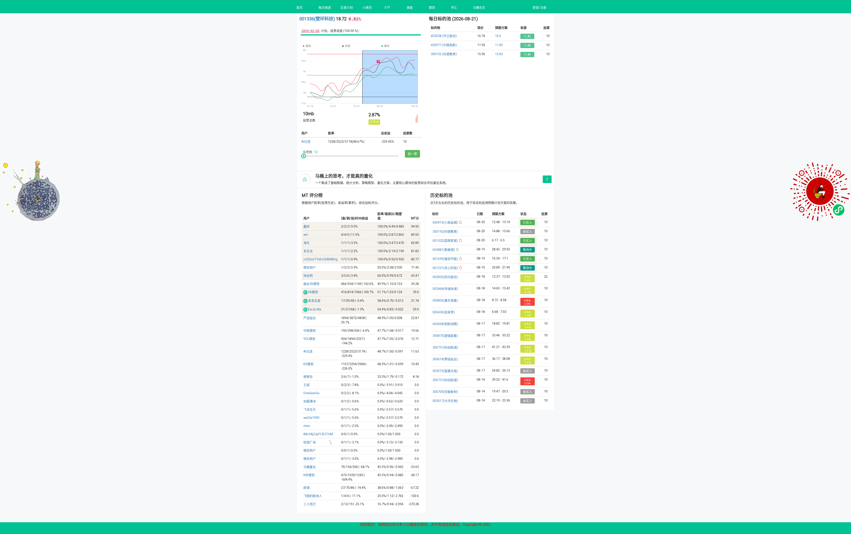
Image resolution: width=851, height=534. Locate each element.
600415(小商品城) (445, 222)
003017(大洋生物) (445, 401)
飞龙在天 (309, 409)
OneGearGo (311, 393)
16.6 (498, 36)
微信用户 (309, 267)
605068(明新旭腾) (445, 324)
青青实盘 (314, 300)
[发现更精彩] (547, 179)
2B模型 (313, 292)
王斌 (306, 385)
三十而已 (309, 504)
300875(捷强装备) (445, 335)
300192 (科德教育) (444, 54)
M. (305, 292)
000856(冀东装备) (445, 300)
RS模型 (308, 364)
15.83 (499, 54)
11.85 (499, 45)
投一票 (412, 154)
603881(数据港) (444, 249)
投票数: (308, 152)
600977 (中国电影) (444, 45)
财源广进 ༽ (317, 442)
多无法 (308, 251)
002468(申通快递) (445, 288)
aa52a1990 (311, 417)
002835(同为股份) (445, 277)
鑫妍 (306, 226)
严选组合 (309, 318)
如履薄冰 (309, 401)
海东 (306, 243)
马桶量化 (309, 467)
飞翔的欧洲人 (312, 496)
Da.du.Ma (314, 309)
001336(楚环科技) (317, 18)
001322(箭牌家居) (445, 240)
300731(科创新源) (445, 347)
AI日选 (305, 141)
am (305, 234)
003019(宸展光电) (445, 371)
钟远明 (308, 275)
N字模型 (309, 475)
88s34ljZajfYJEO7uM (318, 434)
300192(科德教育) (445, 231)
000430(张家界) (444, 312)
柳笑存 (308, 376)
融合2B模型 (311, 284)
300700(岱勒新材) (445, 392)
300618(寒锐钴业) (445, 359)
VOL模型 (309, 339)
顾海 (306, 487)
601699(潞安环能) (445, 259)
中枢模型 (309, 330)
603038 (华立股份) (444, 36)
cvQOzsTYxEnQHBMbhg (320, 259)
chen (306, 426)
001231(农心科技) (445, 268)
